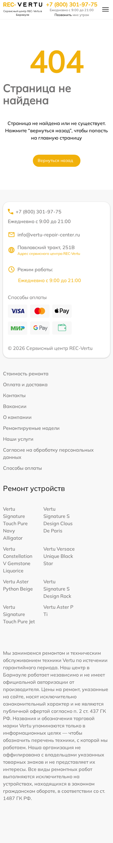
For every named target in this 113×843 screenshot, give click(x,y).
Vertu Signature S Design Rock (57, 588)
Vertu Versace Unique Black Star (59, 556)
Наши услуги (18, 439)
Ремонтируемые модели (31, 428)
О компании (17, 417)
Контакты (14, 395)
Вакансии (15, 406)
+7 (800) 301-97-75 (71, 4)
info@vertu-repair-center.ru (48, 235)
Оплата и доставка (25, 384)
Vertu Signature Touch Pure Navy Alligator (15, 523)
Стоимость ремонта (26, 373)
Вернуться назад (55, 160)
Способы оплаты (22, 468)
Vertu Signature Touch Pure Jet (19, 614)
